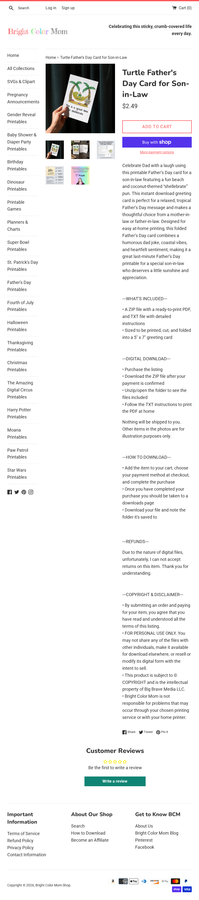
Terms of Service (23, 833)
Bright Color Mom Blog (156, 833)
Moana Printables (17, 433)
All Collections (20, 68)
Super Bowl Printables (18, 246)
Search (78, 826)
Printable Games (16, 206)
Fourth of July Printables (20, 306)
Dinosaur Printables (17, 185)
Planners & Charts (17, 226)
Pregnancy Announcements (22, 98)
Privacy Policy (20, 847)
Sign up (68, 8)
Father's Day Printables (19, 286)
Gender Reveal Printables (21, 118)
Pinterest (144, 840)
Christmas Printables (17, 366)
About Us (144, 826)
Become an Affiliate (90, 840)
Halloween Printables (17, 326)
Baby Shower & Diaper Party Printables (21, 141)
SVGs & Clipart (21, 81)
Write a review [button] (114, 781)
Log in (51, 8)
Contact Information (26, 854)
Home (13, 55)
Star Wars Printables (17, 474)
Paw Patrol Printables (17, 454)
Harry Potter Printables (19, 413)
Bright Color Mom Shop (52, 885)
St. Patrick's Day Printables (22, 266)
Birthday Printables (17, 165)
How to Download (88, 833)
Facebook (144, 847)
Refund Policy (20, 840)
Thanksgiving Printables (20, 346)
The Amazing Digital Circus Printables (20, 389)
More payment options (157, 152)
